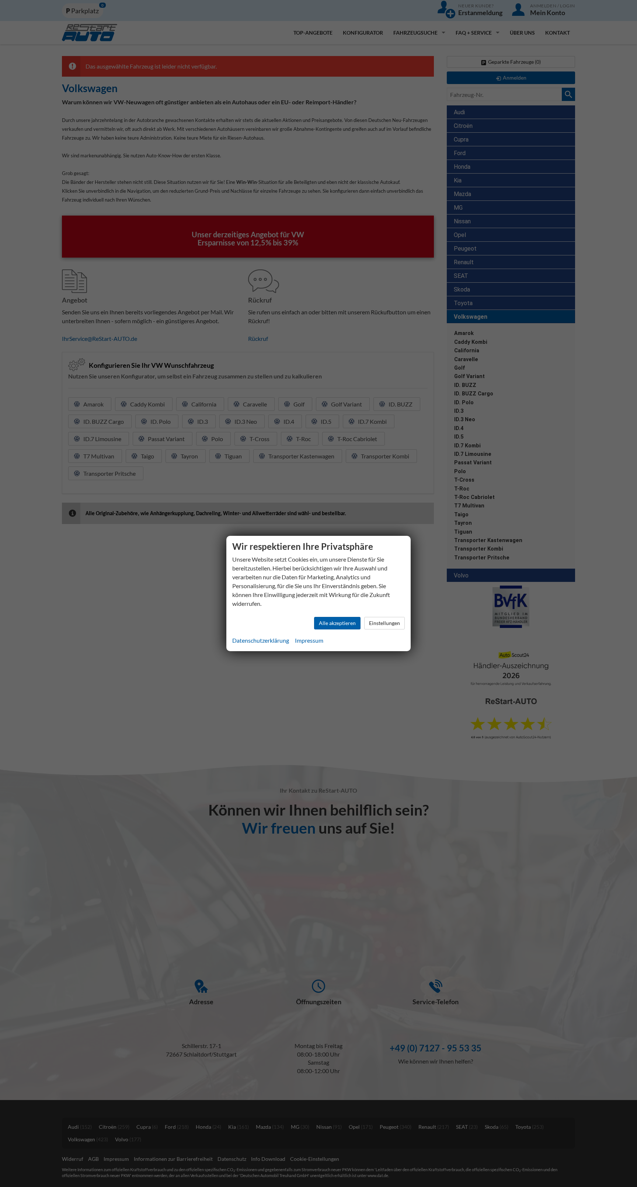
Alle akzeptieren (337, 623)
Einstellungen (384, 623)
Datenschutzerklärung (260, 640)
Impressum (309, 640)
